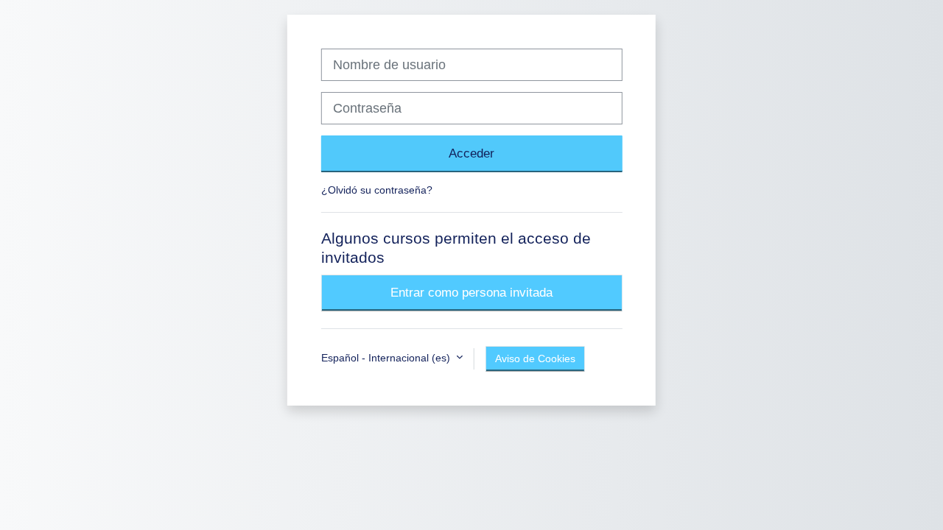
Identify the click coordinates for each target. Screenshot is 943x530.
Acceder (471, 153)
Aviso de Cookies (535, 358)
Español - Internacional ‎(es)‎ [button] (387, 358)
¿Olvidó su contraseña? (376, 190)
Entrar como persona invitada (471, 292)
